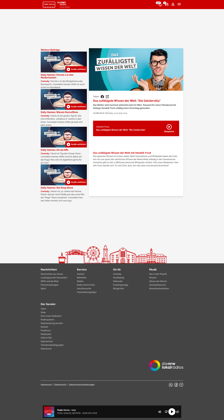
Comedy (117, 274)
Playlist (152, 277)
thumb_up (177, 411)
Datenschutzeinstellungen (81, 384)
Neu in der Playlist (158, 274)
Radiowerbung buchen (52, 323)
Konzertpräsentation (159, 288)
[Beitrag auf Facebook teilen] (102, 96)
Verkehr (80, 274)
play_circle (172, 412)
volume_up (160, 412)
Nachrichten (49, 269)
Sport (43, 288)
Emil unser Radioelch (51, 316)
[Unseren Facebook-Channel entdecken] (176, 385)
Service (82, 269)
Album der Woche (158, 281)
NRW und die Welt (50, 281)
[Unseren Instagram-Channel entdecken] (181, 385)
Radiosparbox (47, 319)
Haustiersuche (84, 288)
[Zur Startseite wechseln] (49, 4)
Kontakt (44, 327)
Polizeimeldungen (49, 285)
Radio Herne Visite (86, 285)
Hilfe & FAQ (46, 338)
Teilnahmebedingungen (52, 345)
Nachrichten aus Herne (52, 274)
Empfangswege (120, 285)
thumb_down (166, 411)
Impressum (46, 348)
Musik (153, 269)
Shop (43, 312)
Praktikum (46, 330)
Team (43, 309)
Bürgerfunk (118, 288)
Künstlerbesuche (157, 285)
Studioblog (118, 277)
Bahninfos (81, 277)
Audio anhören (76, 69)
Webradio (118, 281)
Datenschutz (47, 341)
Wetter (80, 281)
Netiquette (46, 334)
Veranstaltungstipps (87, 292)
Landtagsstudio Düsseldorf (54, 277)
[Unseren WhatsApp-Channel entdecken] (171, 385)
